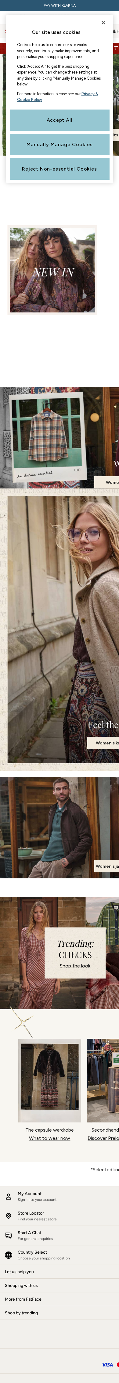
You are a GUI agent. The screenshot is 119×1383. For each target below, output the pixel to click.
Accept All (60, 120)
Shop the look (75, 966)
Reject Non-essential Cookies (59, 169)
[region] (59, 99)
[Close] (103, 22)
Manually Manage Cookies (60, 144)
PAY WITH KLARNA (60, 5)
